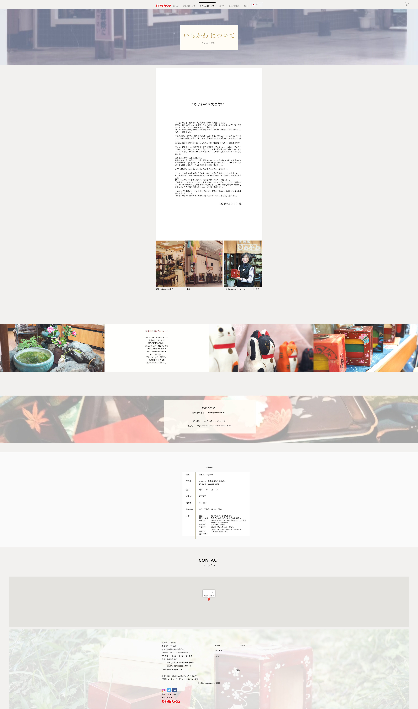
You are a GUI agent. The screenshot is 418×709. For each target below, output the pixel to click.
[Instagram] (164, 690)
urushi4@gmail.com (174, 669)
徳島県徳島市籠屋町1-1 (175, 649)
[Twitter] (169, 690)
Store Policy (167, 697)
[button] (407, 3)
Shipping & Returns (170, 694)
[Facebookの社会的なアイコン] (174, 690)
